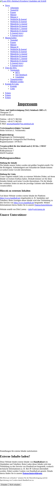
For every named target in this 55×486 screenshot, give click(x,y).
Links (12, 89)
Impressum (4, 449)
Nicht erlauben (15, 485)
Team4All (14, 10)
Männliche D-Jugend (18, 31)
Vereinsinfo (14, 70)
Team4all (14, 40)
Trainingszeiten (16, 79)
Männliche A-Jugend (18, 24)
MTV (17, 72)
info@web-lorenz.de (36, 209)
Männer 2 (14, 17)
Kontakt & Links (12, 84)
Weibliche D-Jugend (18, 22)
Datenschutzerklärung (19, 449)
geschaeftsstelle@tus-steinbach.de (20, 124)
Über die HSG (11, 68)
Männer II (14, 47)
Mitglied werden (17, 82)
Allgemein (14, 8)
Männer (13, 15)
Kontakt (13, 86)
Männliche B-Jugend (18, 26)
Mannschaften (10, 38)
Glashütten (19, 77)
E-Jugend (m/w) (16, 33)
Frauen (13, 12)
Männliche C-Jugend (18, 28)
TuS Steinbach (21, 75)
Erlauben (4, 485)
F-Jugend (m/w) (16, 35)
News (7, 5)
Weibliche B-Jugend (18, 19)
